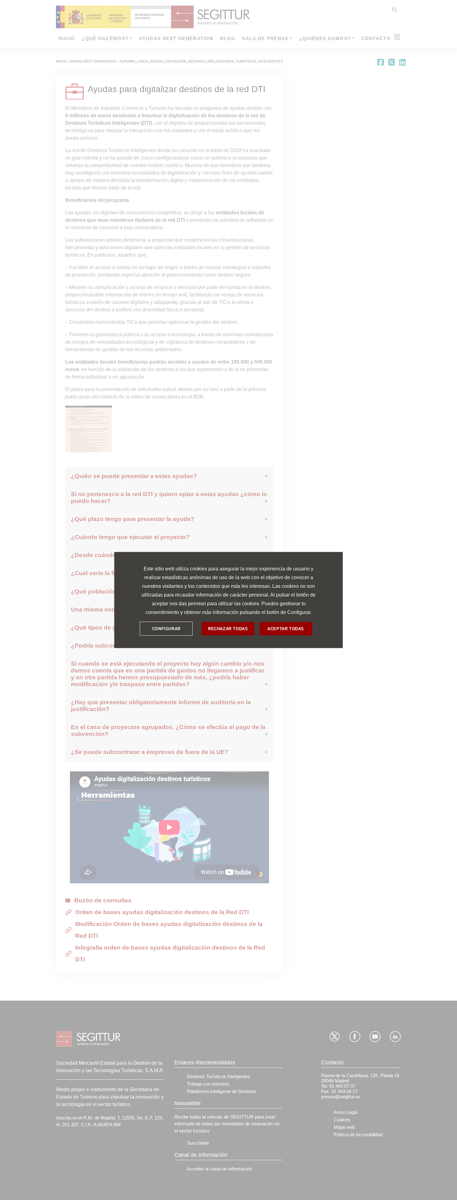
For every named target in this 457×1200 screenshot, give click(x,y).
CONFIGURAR (166, 628)
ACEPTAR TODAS (285, 628)
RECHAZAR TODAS (228, 628)
